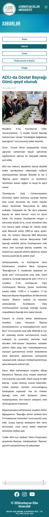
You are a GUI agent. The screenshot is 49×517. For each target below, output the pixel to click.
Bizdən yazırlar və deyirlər (24, 61)
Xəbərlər (24, 47)
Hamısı (24, 39)
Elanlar (24, 54)
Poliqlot (24, 68)
